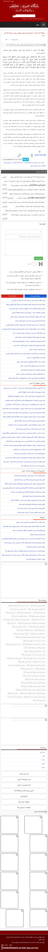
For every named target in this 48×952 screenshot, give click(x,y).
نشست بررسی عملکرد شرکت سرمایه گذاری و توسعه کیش (30, 429)
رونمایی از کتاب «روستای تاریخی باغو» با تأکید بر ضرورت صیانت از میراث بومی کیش (23, 555)
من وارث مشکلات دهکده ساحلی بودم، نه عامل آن (26, 198)
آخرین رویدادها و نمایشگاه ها (24, 790)
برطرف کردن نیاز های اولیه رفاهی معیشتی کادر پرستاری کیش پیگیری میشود (25, 305)
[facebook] (27, 154)
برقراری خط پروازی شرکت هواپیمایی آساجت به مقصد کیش (30, 337)
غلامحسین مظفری (24, 662)
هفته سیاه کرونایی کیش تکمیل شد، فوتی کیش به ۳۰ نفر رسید (29, 345)
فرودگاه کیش (40, 669)
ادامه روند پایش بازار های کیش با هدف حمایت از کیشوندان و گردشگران (23, 211)
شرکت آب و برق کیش (13, 644)
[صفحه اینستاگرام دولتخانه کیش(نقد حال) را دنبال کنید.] (24, 151)
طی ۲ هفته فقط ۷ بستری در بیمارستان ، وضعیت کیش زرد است (29, 333)
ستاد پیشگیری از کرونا (38, 634)
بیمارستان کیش (39, 613)
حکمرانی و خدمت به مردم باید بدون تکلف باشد (33, 466)
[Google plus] (26, 156)
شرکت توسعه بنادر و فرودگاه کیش (34, 648)
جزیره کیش (10, 613)
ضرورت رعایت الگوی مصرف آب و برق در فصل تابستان (31, 513)
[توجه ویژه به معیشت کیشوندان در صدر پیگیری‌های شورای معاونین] (33, 824)
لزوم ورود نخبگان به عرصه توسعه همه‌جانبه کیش (33, 370)
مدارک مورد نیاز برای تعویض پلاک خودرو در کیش (32, 366)
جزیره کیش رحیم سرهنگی (37, 616)
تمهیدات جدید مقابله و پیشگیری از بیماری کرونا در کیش (31, 362)
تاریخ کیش (23, 796)
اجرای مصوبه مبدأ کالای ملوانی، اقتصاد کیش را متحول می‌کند (23, 185)
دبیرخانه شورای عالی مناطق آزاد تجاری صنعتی (16, 620)
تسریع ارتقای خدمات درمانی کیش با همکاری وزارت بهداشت (29, 454)
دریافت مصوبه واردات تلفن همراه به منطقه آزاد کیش (23, 206)
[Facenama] (13, 156)
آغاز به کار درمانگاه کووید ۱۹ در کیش (36, 358)
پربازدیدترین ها (35, 296)
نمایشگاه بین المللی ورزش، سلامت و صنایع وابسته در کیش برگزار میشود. (26, 378)
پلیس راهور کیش (39, 700)
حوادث (43, 760)
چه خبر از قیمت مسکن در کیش (37, 350)
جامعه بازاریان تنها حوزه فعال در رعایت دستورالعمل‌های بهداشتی (29, 341)
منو (37, 24)
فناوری (43, 764)
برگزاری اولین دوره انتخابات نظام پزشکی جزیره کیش (32, 504)
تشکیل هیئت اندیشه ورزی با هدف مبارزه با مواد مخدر (31, 508)
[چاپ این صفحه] (3, 39)
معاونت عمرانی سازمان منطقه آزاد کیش (33, 686)
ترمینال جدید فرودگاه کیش (31, 163)
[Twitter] (16, 154)
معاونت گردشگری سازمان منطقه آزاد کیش (32, 693)
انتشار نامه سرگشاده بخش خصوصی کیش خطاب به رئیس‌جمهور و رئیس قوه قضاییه (24, 526)
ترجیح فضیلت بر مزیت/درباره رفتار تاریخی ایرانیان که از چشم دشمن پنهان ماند (25, 551)
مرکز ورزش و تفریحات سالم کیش (35, 679)
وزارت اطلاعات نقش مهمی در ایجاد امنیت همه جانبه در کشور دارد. (28, 300)
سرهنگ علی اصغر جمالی (21, 634)
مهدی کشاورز (13, 693)
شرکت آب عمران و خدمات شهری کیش (33, 644)
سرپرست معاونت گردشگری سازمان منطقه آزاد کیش (30, 637)
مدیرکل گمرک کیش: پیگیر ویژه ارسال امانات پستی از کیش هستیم (23, 202)
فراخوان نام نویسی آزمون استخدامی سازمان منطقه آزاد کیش (29, 421)
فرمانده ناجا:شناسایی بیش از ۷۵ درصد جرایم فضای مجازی (30, 321)
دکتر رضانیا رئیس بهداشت (37, 627)
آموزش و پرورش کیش (38, 606)
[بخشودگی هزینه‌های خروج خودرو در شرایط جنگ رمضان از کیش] (38, 899)
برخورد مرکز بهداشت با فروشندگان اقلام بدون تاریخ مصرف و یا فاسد (28, 492)
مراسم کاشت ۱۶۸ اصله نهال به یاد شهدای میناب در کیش (30, 522)
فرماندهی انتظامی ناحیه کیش (36, 665)
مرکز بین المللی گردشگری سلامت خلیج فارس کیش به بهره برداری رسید (27, 309)
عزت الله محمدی (39, 662)
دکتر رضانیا (11, 623)
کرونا (44, 756)
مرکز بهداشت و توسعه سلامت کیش (34, 676)
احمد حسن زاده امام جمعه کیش (19, 606)
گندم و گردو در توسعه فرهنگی (37, 535)
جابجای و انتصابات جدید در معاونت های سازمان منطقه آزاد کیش (28, 313)
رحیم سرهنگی (40, 630)
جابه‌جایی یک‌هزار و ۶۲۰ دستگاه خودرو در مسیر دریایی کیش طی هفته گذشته (25, 441)
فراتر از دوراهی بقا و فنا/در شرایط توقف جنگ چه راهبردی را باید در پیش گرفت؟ (24, 543)
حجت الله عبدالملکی (18, 163)
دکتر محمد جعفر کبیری (19, 627)
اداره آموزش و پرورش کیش (36, 609)
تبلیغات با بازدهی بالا (24, 807)
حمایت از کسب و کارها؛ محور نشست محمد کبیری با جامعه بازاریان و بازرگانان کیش (23, 433)
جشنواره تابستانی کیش (19, 616)
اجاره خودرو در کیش (24, 785)
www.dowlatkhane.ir (33, 19)
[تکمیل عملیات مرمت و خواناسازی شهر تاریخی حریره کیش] (38, 881)
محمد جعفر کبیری (26, 669)
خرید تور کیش (24, 774)
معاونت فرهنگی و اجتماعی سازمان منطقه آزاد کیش (30, 690)
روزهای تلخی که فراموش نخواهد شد (35, 547)
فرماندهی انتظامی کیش (16, 665)
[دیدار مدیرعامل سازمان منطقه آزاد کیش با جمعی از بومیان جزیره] (14, 918)
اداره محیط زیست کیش (18, 609)
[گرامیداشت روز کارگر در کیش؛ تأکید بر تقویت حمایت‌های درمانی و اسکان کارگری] (38, 918)
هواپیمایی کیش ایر (14, 697)
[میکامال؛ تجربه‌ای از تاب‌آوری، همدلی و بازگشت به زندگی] (9, 881)
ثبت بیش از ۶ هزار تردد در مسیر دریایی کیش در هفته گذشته (23, 215)
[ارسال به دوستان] (6, 39)
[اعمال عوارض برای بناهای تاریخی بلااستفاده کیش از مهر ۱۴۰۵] (9, 843)
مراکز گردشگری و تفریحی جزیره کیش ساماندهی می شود (30, 374)
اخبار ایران (42, 752)
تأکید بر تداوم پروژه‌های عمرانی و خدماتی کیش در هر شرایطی (29, 450)
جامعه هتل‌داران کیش (24, 613)
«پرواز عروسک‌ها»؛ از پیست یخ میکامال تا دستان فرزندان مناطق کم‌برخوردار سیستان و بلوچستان (24, 196)
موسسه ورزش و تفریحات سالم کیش (34, 697)
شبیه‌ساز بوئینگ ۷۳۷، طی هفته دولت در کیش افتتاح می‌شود (23, 177)
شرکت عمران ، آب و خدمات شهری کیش (33, 655)
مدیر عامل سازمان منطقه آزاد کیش (34, 672)
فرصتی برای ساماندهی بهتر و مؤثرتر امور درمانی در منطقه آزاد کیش (28, 500)
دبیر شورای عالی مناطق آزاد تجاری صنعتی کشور (31, 623)
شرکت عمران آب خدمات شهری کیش (34, 658)
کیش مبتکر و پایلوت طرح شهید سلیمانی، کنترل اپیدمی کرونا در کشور (27, 317)
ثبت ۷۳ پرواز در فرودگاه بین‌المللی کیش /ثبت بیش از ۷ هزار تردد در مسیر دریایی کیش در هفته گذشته (24, 183)
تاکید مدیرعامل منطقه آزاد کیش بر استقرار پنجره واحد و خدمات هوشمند (26, 425)
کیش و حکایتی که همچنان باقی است (35, 559)
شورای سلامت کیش (14, 658)
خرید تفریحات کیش (24, 779)
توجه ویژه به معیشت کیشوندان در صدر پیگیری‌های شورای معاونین (23, 189)
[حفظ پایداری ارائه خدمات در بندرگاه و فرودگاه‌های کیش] (38, 843)
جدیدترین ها (12, 296)
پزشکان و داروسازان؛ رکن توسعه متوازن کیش (33, 496)
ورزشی (43, 767)
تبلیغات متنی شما (23, 802)
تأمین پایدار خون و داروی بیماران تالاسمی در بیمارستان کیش (29, 480)
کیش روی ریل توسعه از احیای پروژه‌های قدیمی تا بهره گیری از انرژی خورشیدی (25, 400)
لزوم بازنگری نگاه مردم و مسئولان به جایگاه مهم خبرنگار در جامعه (29, 531)
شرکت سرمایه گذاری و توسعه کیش (34, 651)
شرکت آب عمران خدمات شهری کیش (34, 641)
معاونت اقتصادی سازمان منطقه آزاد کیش (33, 683)
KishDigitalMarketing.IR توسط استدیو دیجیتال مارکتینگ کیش (20, 948)
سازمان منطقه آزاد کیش (25, 630)
